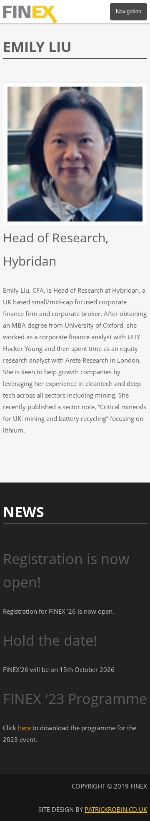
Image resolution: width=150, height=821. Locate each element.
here (24, 728)
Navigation (128, 11)
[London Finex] (34, 20)
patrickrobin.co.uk (116, 809)
